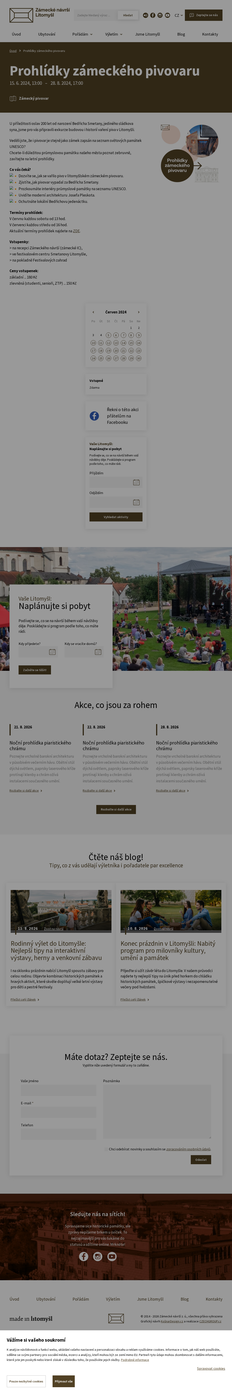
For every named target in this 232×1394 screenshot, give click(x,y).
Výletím (113, 1299)
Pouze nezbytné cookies (26, 1381)
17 (93, 351)
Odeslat (201, 1160)
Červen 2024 (115, 312)
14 (123, 343)
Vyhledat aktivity (116, 517)
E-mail (27, 1103)
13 (116, 343)
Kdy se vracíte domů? (81, 643)
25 (100, 358)
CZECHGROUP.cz (210, 1321)
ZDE (76, 230)
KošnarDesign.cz (172, 1321)
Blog (181, 34)
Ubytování (46, 34)
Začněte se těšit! (34, 670)
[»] (138, 312)
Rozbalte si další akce (24, 791)
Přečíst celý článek (23, 999)
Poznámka (111, 1081)
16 (138, 343)
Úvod (16, 34)
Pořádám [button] (80, 34)
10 (93, 343)
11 (100, 343)
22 (131, 351)
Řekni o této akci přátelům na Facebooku (122, 416)
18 (100, 351)
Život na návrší (53, 929)
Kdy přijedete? (30, 643)
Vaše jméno (30, 1081)
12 (108, 343)
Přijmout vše (63, 1381)
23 (138, 351)
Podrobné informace (135, 1360)
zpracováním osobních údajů (188, 1149)
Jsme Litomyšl (147, 34)
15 (131, 343)
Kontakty (210, 34)
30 (138, 358)
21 (123, 351)
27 (116, 358)
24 (93, 358)
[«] (93, 312)
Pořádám (80, 1299)
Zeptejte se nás (207, 15)
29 (131, 358)
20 (116, 351)
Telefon (27, 1125)
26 (108, 358)
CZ (177, 15)
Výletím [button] (111, 34)
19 (108, 351)
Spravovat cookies (211, 1368)
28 (123, 358)
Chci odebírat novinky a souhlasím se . (160, 1149)
